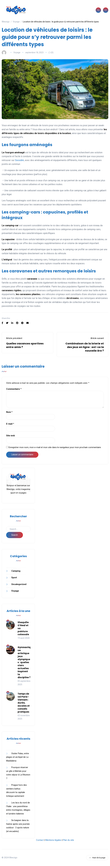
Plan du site (68, 840)
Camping (15, 571)
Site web (10, 435)
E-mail (10, 424)
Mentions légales (53, 840)
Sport (14, 577)
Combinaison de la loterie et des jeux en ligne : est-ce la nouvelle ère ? (84, 347)
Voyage (16, 52)
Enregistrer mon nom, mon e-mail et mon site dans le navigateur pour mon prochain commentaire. (55, 447)
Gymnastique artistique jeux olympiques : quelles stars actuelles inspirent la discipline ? (24, 662)
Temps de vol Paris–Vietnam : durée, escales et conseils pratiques (24, 702)
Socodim (19, 160)
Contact (40, 840)
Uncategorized (18, 584)
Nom (9, 412)
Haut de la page (98, 858)
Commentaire (13, 389)
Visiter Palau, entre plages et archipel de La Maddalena (17, 757)
